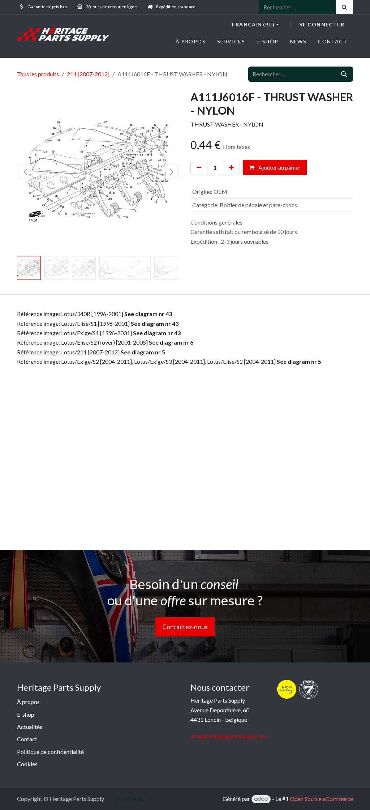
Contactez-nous (185, 627)
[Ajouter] (231, 167)
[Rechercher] (344, 7)
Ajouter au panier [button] (279, 167)
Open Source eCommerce (321, 798)
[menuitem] (190, 41)
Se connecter (321, 24)
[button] (25, 172)
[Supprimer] (198, 167)
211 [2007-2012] (88, 74)
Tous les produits (38, 74)
